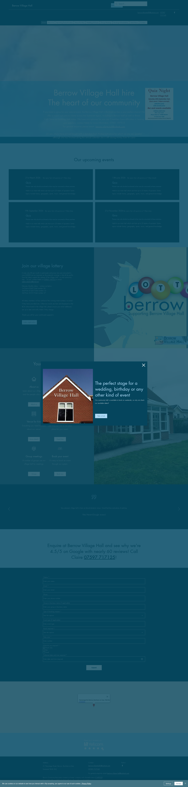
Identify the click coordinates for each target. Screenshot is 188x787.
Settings (168, 783)
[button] (143, 365)
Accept (178, 783)
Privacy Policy (86, 783)
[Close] (185, 783)
